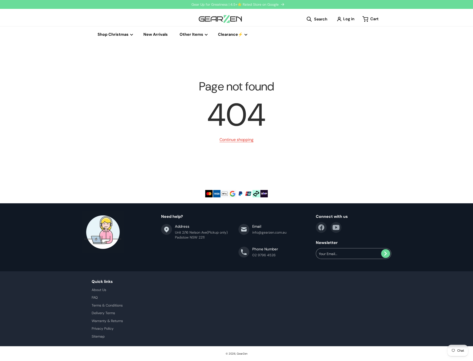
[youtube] (336, 227)
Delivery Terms (103, 313)
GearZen (242, 353)
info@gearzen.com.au (269, 232)
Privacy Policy (103, 328)
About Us (99, 290)
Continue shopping (236, 139)
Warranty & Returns (107, 321)
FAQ (95, 297)
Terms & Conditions (107, 305)
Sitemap (98, 336)
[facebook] (321, 227)
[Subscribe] (385, 253)
